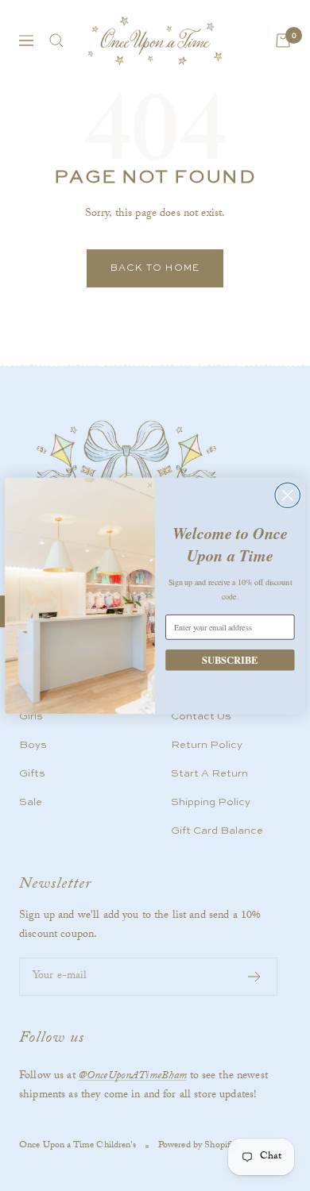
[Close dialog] (287, 495)
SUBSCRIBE (230, 659)
